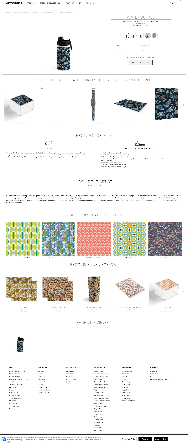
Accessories (16, 12)
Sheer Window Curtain (102, 398)
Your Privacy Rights (128, 439)
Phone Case (126, 398)
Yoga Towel (126, 390)
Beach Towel (126, 393)
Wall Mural (13, 403)
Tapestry (12, 409)
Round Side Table (44, 390)
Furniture (42, 367)
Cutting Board (99, 420)
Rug (95, 390)
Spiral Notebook (127, 371)
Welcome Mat (98, 395)
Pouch (124, 379)
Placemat (97, 425)
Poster (11, 390)
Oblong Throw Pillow (101, 376)
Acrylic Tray (98, 409)
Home (8, 12)
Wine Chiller (98, 430)
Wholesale (91, 3)
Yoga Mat (125, 387)
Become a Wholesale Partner (160, 379)
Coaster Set (98, 414)
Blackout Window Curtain (102, 401)
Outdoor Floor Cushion (102, 382)
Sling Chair (41, 376)
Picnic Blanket (127, 395)
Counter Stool (42, 387)
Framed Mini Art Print (16, 395)
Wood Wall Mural (15, 398)
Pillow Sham (70, 376)
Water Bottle (126, 384)
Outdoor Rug (98, 393)
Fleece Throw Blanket (101, 384)
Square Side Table (44, 393)
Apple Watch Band (128, 401)
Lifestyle (126, 367)
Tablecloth (97, 428)
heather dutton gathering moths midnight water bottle (53, 12)
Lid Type (120, 50)
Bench (40, 374)
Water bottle (26, 12)
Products (31, 3)
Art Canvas (13, 387)
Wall (11, 367)
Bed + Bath (71, 367)
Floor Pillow (98, 379)
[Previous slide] (5, 105)
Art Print (12, 382)
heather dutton (152, 21)
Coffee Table (42, 382)
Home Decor (100, 367)
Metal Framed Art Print (17, 371)
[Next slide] (183, 105)
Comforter (69, 374)
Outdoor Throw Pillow (101, 374)
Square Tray (98, 403)
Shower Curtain (71, 379)
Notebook (125, 374)
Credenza (41, 371)
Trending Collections (50, 3)
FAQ (151, 376)
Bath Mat (69, 382)
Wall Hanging (14, 406)
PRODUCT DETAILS (140, 26)
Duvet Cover (70, 371)
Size (118, 45)
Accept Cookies (160, 439)
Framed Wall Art (14, 374)
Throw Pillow (98, 371)
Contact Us (154, 374)
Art (79, 3)
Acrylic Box (98, 411)
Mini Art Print (13, 393)
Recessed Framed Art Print (18, 379)
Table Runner (98, 422)
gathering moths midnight (133, 21)
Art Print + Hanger (15, 384)
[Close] (184, 439)
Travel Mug (126, 382)
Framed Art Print (15, 376)
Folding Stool (42, 379)
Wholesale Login (140, 63)
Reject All (145, 439)
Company (154, 367)
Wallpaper (12, 401)
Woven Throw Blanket (101, 387)
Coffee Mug (98, 417)
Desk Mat (125, 376)
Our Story (69, 3)
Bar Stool (41, 384)
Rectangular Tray (100, 406)
